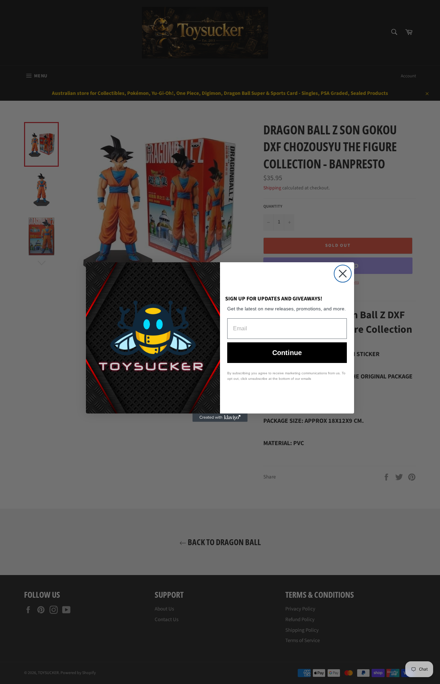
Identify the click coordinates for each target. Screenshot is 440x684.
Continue (287, 352)
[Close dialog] (342, 273)
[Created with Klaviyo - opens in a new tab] (220, 417)
